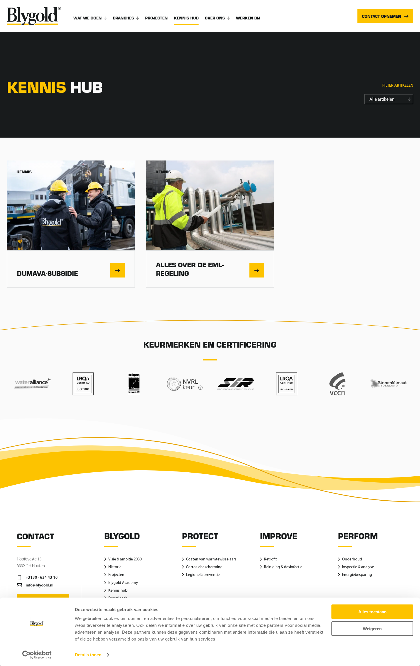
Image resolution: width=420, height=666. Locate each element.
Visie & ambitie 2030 (125, 559)
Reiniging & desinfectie (283, 566)
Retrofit (270, 559)
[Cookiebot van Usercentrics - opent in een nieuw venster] (37, 655)
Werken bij (248, 18)
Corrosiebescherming (204, 566)
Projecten (156, 18)
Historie (114, 566)
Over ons (215, 18)
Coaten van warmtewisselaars (211, 559)
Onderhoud (352, 559)
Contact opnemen (381, 16)
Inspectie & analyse (358, 566)
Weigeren (372, 628)
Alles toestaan (372, 611)
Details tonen (88, 654)
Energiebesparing (357, 574)
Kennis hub (186, 18)
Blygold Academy (123, 582)
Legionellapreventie (203, 574)
